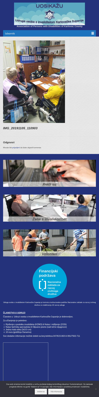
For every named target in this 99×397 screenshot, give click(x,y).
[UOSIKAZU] (49, 14)
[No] (95, 389)
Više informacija (56, 391)
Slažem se (41, 391)
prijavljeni (16, 148)
